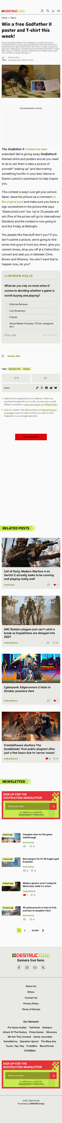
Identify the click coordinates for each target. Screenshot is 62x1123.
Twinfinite (34, 1027)
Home (4, 18)
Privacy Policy (38, 814)
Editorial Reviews (18, 304)
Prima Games (36, 1032)
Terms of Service (24, 814)
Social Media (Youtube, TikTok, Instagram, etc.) (31, 325)
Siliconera (51, 1032)
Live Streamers (17, 310)
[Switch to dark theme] (53, 10)
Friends (13, 317)
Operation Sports (29, 1041)
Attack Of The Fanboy (15, 1032)
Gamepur (47, 1027)
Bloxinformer (47, 1046)
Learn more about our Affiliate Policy (40, 404)
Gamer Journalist (42, 1036)
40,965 (35, 930)
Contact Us (31, 997)
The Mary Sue (48, 1041)
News (13, 18)
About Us (31, 986)
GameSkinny (10, 1041)
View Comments (31, 437)
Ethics (31, 991)
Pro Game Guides (17, 1027)
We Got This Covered (19, 1036)
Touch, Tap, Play (15, 1046)
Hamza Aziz (14, 57)
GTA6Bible (30, 1050)
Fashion (26, 369)
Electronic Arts (14, 369)
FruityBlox (31, 1046)
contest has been (36, 149)
